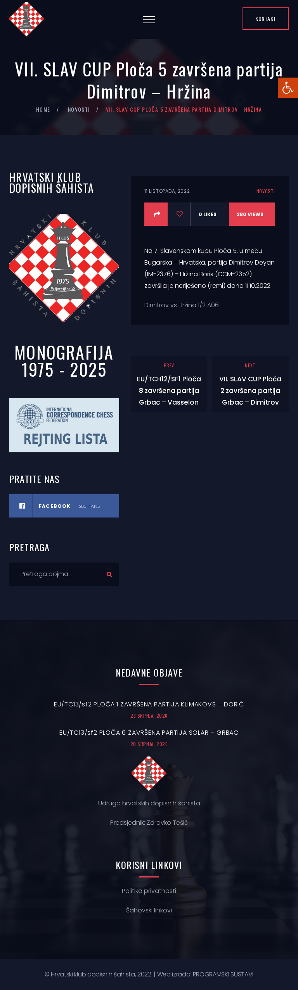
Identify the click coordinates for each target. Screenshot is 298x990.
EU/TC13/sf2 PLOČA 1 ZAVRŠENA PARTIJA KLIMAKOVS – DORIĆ (149, 704)
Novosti (79, 109)
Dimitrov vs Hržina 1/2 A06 (181, 305)
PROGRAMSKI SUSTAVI (223, 974)
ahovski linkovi (151, 910)
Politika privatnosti (149, 890)
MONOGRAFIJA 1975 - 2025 (64, 360)
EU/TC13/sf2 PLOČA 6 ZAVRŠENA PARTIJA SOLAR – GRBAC (149, 732)
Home (43, 109)
